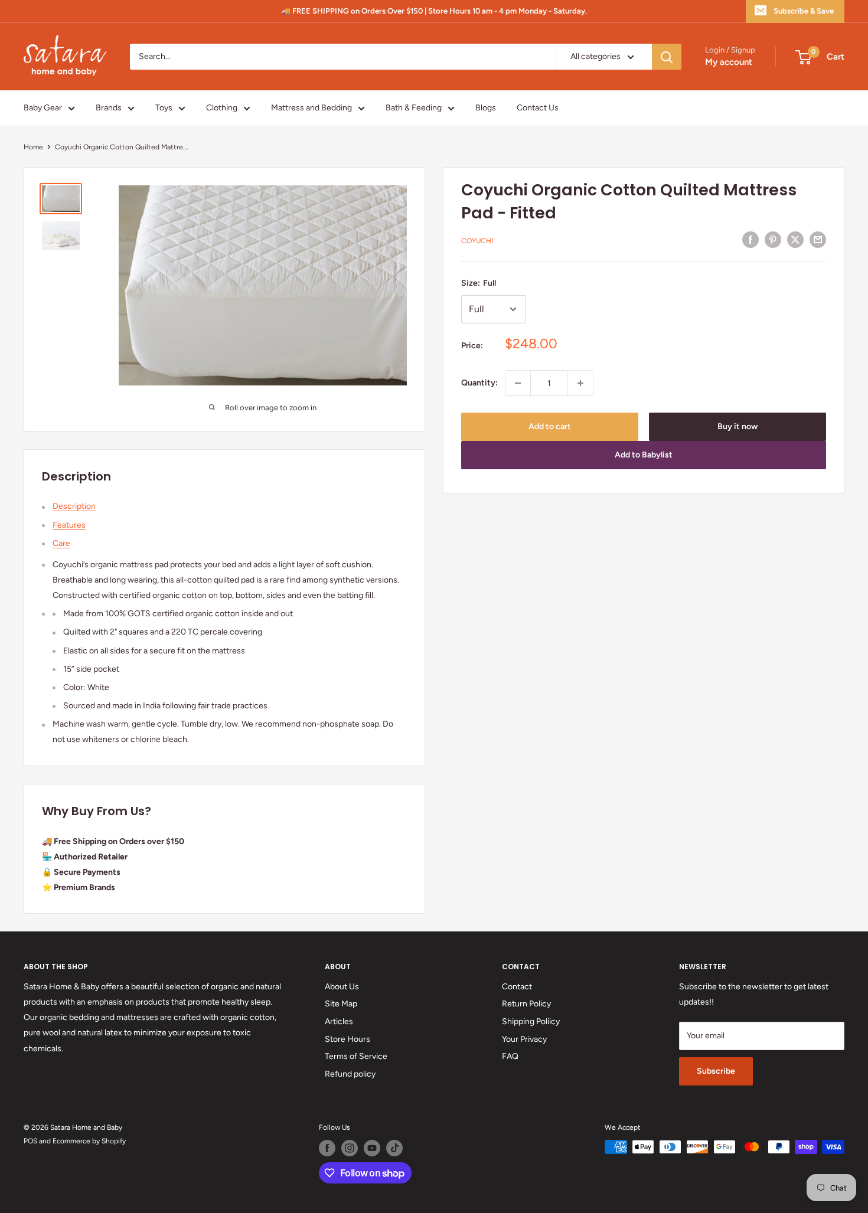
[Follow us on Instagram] (349, 1148)
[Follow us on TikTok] (394, 1148)
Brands (109, 108)
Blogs (485, 108)
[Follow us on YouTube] (372, 1148)
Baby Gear (43, 108)
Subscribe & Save (804, 10)
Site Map (341, 1004)
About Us (342, 987)
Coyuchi (477, 241)
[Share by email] (818, 239)
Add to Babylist (644, 455)
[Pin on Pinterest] (773, 239)
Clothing (221, 108)
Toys (163, 108)
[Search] (666, 57)
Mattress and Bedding (311, 108)
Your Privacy (524, 1039)
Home (33, 147)
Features (69, 525)
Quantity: (479, 383)
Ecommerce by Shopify (89, 1141)
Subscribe (716, 1071)
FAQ (510, 1056)
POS (30, 1141)
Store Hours (347, 1039)
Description (74, 506)
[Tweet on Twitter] (795, 239)
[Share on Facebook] (750, 239)
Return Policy (526, 1004)
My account (728, 62)
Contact (517, 987)
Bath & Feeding (414, 108)
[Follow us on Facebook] (327, 1148)
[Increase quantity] (580, 383)
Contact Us (538, 108)
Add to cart (549, 426)
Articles (339, 1021)
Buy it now (737, 426)
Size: (478, 283)
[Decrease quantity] (517, 383)
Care (61, 543)
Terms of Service (356, 1056)
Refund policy (350, 1074)
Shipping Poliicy (531, 1021)
